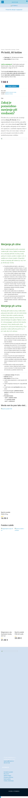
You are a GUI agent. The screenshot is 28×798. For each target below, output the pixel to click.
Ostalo (14, 92)
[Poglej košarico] (26, 2)
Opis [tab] (2, 98)
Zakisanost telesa (9, 93)
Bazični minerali (9, 92)
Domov (2, 49)
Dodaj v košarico (12, 86)
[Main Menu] (2, 2)
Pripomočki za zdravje (10, 49)
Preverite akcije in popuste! (14, 9)
